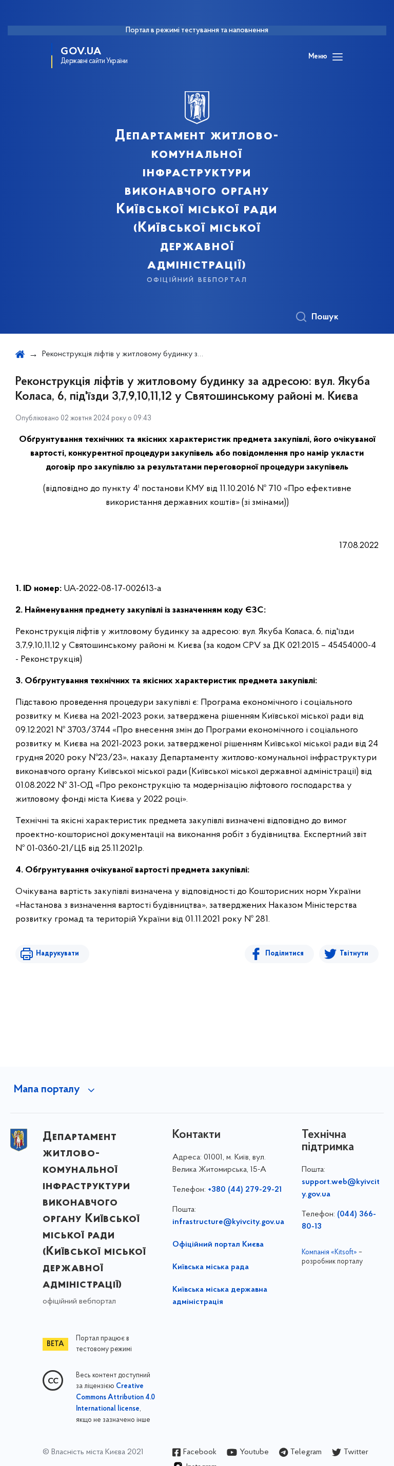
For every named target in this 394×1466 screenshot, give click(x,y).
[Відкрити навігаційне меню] (337, 57)
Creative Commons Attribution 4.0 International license (115, 1398)
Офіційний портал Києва (218, 1244)
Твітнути (354, 954)
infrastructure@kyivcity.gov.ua (228, 1222)
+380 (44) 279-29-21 (245, 1190)
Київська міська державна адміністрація (219, 1296)
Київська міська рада (210, 1267)
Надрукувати (57, 954)
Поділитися (284, 954)
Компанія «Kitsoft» (329, 1252)
